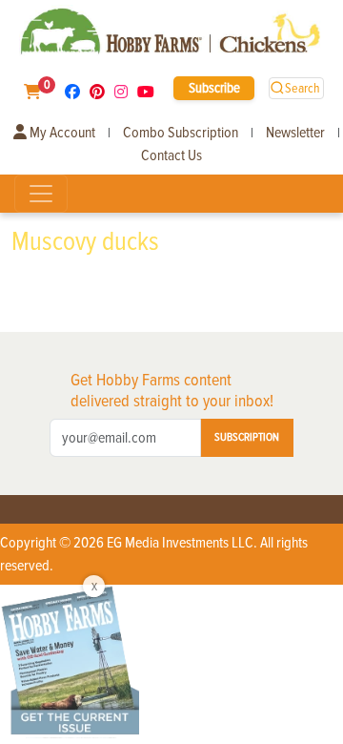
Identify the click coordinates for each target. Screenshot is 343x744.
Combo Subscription (180, 132)
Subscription (246, 437)
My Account (61, 132)
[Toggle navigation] (41, 194)
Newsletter (295, 132)
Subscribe (214, 87)
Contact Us (171, 155)
